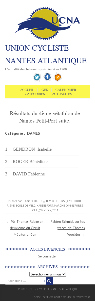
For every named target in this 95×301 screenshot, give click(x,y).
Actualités (62, 94)
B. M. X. (50, 201)
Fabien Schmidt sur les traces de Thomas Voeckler (68, 227)
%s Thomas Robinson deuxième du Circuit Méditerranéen (25, 227)
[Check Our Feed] (58, 80)
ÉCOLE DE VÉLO (25, 205)
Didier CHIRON (33, 201)
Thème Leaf (39, 297)
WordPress (83, 297)
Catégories (35, 94)
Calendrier (65, 90)
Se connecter (47, 256)
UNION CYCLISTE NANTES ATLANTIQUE (46, 54)
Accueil (27, 90)
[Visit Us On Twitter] (37, 80)
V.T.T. (35, 210)
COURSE (61, 201)
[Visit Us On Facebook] (47, 80)
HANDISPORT (44, 205)
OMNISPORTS (74, 205)
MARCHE (59, 205)
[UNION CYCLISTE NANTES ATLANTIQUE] (47, 39)
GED (45, 90)
